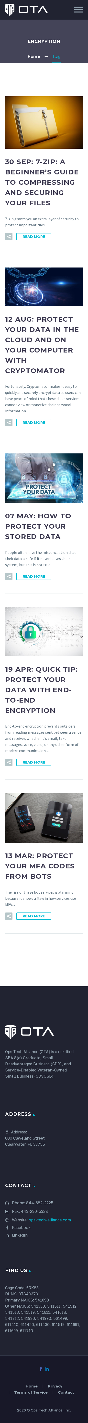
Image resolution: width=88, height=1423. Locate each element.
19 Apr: (41, 690)
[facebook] (41, 1369)
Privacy (55, 1386)
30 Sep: (42, 182)
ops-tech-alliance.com (50, 1219)
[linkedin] (47, 1369)
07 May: (38, 526)
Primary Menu (78, 9)
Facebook (21, 1227)
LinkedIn (19, 1235)
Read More (34, 236)
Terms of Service (31, 1392)
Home (32, 1386)
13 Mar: (40, 865)
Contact (66, 1392)
